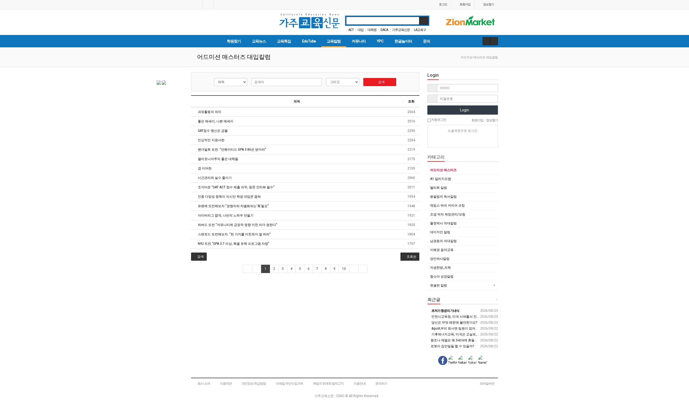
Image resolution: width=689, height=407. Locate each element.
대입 (361, 30)
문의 (426, 41)
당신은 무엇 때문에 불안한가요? (454, 322)
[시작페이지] (196, 4)
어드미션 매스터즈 (443, 170)
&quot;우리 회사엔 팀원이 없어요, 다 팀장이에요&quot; (470, 328)
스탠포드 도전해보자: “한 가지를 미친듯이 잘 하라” (233, 234)
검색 (381, 82)
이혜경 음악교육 (442, 250)
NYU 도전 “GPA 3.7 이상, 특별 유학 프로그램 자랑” (233, 244)
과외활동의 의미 (209, 112)
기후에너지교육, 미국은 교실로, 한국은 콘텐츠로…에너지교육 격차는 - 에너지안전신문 (493, 334)
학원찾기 (234, 41)
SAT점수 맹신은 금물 (212, 131)
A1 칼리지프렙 (440, 179)
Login (464, 110)
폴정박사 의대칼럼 (443, 223)
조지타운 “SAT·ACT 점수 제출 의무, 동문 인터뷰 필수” (235, 187)
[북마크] (207, 4)
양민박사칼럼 (439, 259)
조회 (411, 101)
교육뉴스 (259, 41)
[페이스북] (463, 140)
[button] (199, 257)
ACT (351, 30)
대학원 (372, 30)
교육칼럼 (334, 41)
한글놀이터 (403, 41)
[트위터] (481, 140)
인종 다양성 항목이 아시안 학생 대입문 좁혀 (229, 197)
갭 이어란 (204, 168)
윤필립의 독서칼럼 (443, 197)
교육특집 (284, 41)
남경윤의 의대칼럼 (443, 241)
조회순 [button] (411, 257)
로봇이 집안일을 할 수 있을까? (452, 346)
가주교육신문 (401, 30)
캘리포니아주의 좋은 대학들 (217, 159)
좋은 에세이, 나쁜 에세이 (215, 121)
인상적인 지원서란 (210, 140)
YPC (380, 41)
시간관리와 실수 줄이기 (214, 178)
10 (344, 269)
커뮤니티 (359, 41)
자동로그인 (438, 120)
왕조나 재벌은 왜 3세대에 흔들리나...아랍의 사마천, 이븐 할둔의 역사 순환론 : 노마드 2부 (494, 340)
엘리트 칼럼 (438, 188)
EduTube (309, 41)
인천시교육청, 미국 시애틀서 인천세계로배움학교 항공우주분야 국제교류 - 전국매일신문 (494, 316)
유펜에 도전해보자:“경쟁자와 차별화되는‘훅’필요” (233, 206)
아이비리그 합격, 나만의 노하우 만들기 (225, 215)
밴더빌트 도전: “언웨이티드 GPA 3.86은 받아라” (231, 149)
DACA (384, 30)
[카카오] (453, 140)
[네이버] (444, 140)
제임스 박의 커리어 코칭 (447, 205)
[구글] (472, 140)
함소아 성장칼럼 (442, 276)
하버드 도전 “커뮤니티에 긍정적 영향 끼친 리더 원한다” (237, 225)
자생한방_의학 (440, 268)
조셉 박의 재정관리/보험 (447, 214)
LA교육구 (420, 30)
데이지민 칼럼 (440, 232)
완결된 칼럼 (438, 285)
